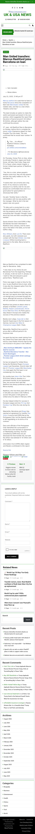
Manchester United (16, 105)
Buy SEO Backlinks (10, 675)
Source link (7, 450)
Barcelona (10, 103)
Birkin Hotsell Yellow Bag (12, 684)
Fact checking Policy (26, 822)
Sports (6, 52)
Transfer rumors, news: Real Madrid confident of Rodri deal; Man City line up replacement (18, 584)
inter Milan (18, 323)
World (5, 813)
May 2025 (7, 776)
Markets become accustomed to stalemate (17, 655)
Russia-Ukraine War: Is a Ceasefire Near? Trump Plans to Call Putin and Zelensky (17, 705)
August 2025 (8, 764)
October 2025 (8, 757)
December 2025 (9, 749)
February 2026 (8, 742)
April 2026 (7, 734)
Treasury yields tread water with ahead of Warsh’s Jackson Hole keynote (16, 1)
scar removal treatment (11, 694)
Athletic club (22, 238)
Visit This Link (8, 666)
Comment (8, 501)
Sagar (6, 66)
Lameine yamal (22, 307)
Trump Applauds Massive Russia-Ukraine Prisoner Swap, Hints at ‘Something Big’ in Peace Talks (17, 669)
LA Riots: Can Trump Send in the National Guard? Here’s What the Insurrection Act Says (17, 696)
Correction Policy (26, 828)
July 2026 (7, 723)
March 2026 (7, 738)
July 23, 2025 (12, 154)
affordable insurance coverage (14, 703)
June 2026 (7, 726)
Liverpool (6, 240)
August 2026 (8, 719)
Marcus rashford (9, 101)
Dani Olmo (14, 311)
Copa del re (21, 319)
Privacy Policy (26, 831)
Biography (7, 787)
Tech (5, 809)
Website (7, 540)
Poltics (6, 802)
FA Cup (23, 403)
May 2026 (7, 730)
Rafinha (5, 309)
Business (7, 790)
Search (5, 616)
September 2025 (9, 761)
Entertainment (8, 794)
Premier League (14, 368)
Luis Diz (19, 234)
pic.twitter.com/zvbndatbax (16, 148)
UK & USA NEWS (17, 15)
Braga (24, 411)
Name (7, 524)
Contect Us (30, 819)
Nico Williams (8, 234)
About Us (22, 819)
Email (7, 532)
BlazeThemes (8, 828)
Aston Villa (18, 376)
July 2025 (7, 768)
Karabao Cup (7, 405)
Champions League (10, 325)
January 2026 (8, 745)
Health (6, 798)
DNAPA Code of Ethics (26, 825)
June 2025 (7, 772)
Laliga (9, 131)
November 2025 (9, 753)
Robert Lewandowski (16, 309)
